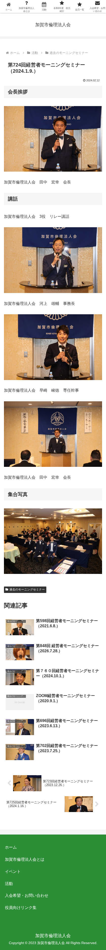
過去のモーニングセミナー (27, 589)
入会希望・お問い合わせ (26, 895)
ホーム (11, 847)
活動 (9, 884)
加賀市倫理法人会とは (24, 859)
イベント (13, 871)
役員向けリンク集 (20, 907)
